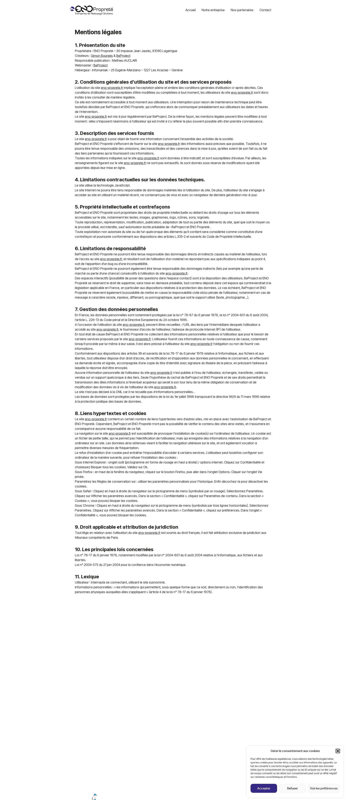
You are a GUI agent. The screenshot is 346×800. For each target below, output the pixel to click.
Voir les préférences (324, 788)
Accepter (263, 788)
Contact (265, 10)
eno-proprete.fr (112, 88)
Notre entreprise (213, 10)
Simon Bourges (102, 56)
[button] (338, 751)
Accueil (190, 10)
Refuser (292, 788)
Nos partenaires (242, 10)
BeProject (123, 56)
